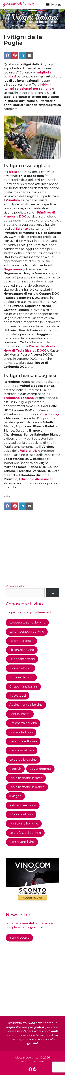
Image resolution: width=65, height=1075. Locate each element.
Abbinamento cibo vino (26, 704)
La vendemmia (40, 768)
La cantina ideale (21, 641)
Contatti (24, 1061)
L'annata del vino (21, 750)
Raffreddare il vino (22, 805)
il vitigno (15, 796)
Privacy (41, 1061)
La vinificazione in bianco (26, 787)
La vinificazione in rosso (25, 778)
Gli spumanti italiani (23, 686)
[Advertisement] (32, 547)
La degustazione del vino (27, 622)
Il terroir (15, 768)
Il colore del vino (21, 677)
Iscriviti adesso (19, 937)
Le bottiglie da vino (23, 759)
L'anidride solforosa (23, 741)
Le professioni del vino (25, 832)
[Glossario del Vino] (19, 4)
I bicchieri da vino (21, 650)
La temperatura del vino (26, 631)
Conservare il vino (22, 842)
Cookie (33, 1061)
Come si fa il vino (21, 732)
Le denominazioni (22, 659)
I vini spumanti (19, 714)
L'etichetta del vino (23, 723)
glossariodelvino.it (27, 1057)
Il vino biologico (20, 668)
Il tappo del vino (21, 814)
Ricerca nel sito (16, 586)
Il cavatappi (17, 695)
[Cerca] (52, 592)
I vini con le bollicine (23, 823)
